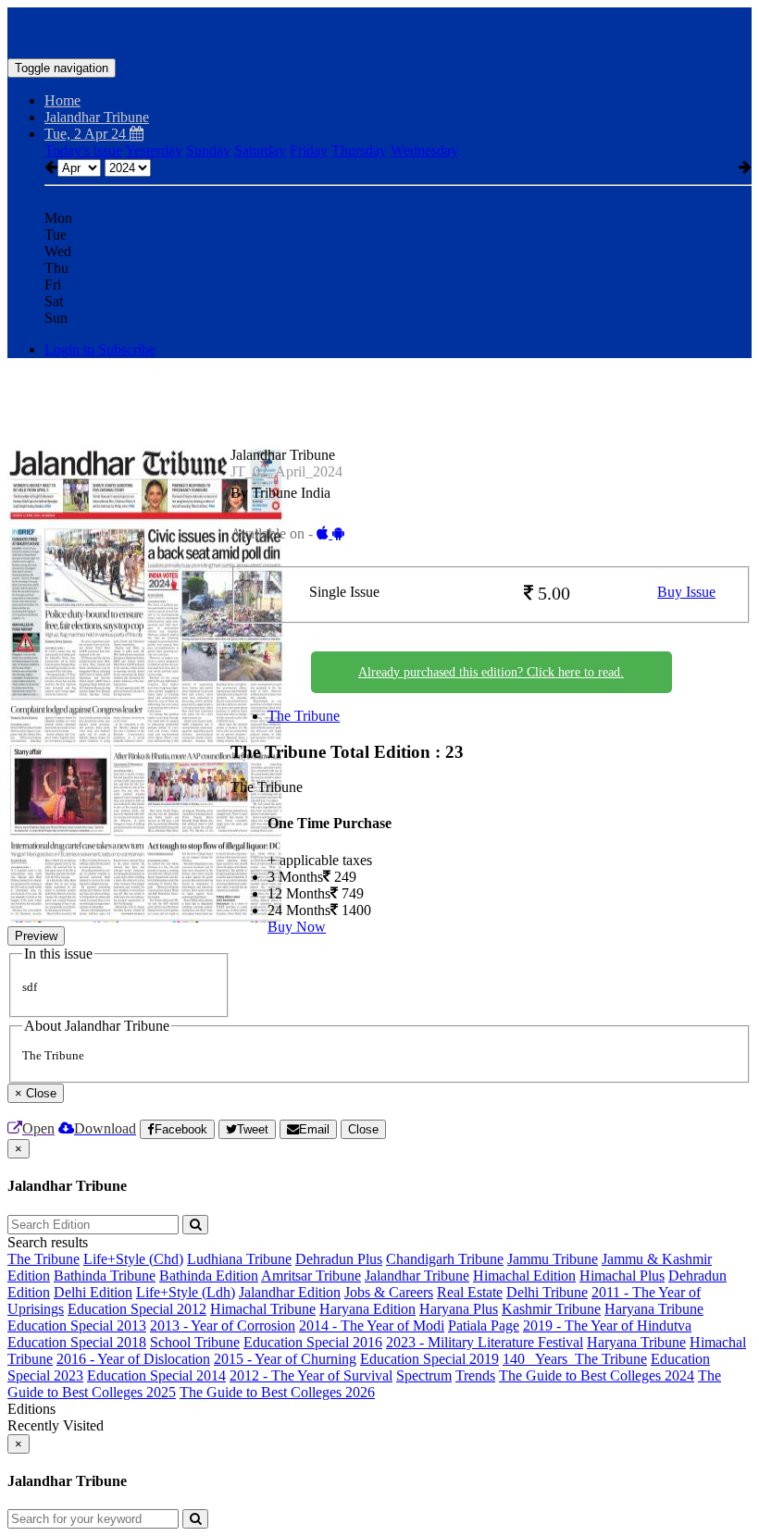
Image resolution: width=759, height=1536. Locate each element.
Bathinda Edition (208, 1275)
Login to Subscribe (100, 349)
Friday (309, 150)
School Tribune (195, 1342)
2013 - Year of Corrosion (222, 1325)
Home (62, 100)
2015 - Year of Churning (285, 1359)
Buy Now (297, 927)
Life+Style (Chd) (133, 1259)
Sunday (208, 150)
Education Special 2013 (76, 1325)
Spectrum (424, 1375)
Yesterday (153, 150)
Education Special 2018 (76, 1342)
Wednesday (424, 150)
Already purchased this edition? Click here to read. (491, 672)
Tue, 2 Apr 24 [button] (87, 134)
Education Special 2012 (137, 1309)
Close (363, 1129)
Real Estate (470, 1292)
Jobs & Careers (388, 1292)
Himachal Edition (524, 1275)
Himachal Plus (622, 1275)
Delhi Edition (93, 1292)
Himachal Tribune (263, 1309)
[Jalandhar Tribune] (379, 30)
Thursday (359, 150)
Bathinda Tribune (105, 1275)
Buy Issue (686, 592)
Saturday (260, 150)
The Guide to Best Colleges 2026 (277, 1392)
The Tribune (304, 716)
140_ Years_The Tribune (575, 1359)
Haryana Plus (458, 1309)
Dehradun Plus (338, 1259)
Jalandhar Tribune (417, 1275)
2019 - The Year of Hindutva (607, 1325)
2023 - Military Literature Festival (484, 1342)
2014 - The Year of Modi (371, 1325)
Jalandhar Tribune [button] (96, 117)
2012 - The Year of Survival (311, 1375)
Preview (36, 936)
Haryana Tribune (653, 1309)
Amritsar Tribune (311, 1275)
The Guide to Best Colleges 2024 (596, 1375)
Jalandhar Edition (290, 1292)
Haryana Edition (367, 1309)
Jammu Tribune (552, 1259)
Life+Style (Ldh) (185, 1292)
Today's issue (83, 150)
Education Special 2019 (429, 1359)
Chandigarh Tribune (445, 1259)
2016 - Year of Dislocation (133, 1359)
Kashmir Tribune (551, 1309)
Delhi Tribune (547, 1292)
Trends (475, 1375)
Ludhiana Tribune (239, 1259)
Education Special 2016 (312, 1342)
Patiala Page (483, 1325)
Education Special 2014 (156, 1375)
